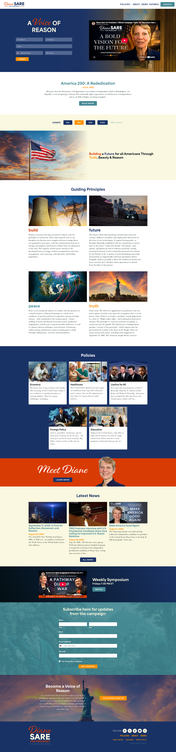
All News (88, 559)
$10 (68, 122)
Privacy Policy (141, 740)
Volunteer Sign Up (113, 698)
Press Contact (118, 740)
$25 (79, 122)
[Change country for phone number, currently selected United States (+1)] (18, 53)
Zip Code (63, 651)
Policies (124, 735)
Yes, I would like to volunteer (72, 661)
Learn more (63, 479)
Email (61, 632)
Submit (22, 59)
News (145, 4)
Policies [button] (125, 4)
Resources (130, 740)
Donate (167, 4)
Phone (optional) (65, 641)
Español (154, 4)
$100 (102, 122)
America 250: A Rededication (88, 83)
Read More (88, 103)
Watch (99, 589)
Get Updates (88, 666)
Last (90, 627)
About (136, 4)
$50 (90, 122)
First (60, 627)
